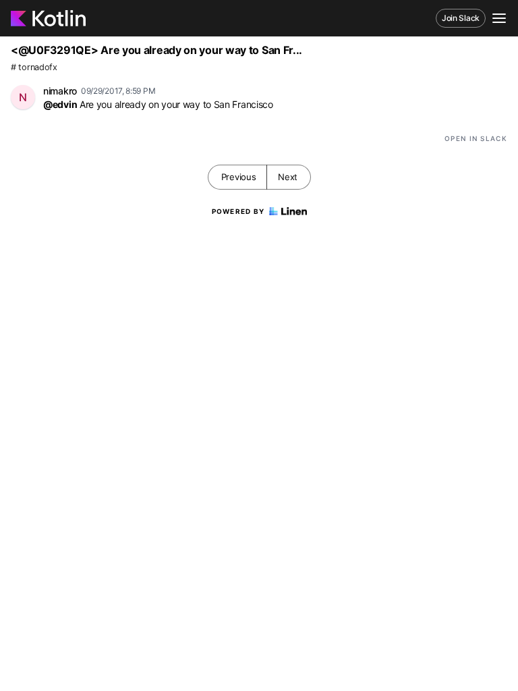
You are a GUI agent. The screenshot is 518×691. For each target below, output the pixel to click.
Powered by (238, 211)
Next (287, 176)
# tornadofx (34, 67)
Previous (238, 176)
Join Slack (461, 18)
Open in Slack (475, 138)
